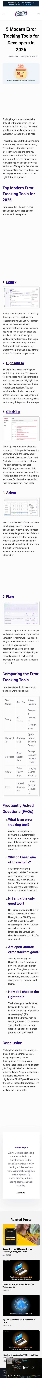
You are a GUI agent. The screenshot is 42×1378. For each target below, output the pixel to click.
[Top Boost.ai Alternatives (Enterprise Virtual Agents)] (21, 1270)
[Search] (3, 14)
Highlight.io (15, 363)
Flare (10, 596)
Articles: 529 (21, 1193)
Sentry (11, 282)
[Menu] (39, 14)
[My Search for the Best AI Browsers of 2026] (21, 1305)
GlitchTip (13, 412)
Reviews (35, 57)
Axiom (11, 492)
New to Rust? (21, 3)
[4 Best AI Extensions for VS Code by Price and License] (21, 1340)
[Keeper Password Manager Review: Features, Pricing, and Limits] (21, 1234)
